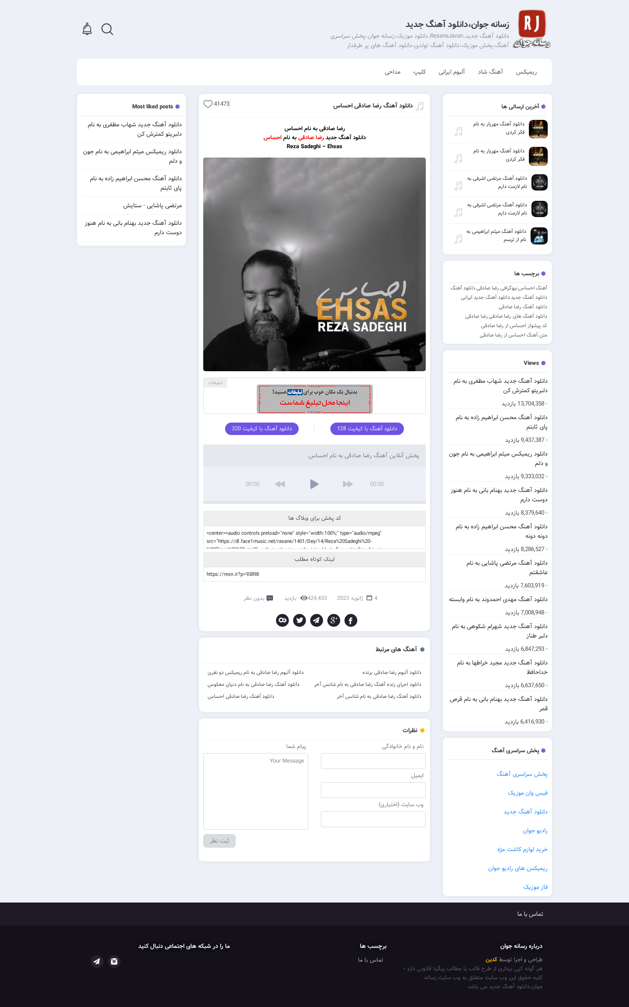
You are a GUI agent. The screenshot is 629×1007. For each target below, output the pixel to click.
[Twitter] (299, 620)
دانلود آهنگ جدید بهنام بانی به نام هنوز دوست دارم (499, 495)
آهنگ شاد (490, 72)
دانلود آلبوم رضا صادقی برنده (391, 672)
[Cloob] (282, 620)
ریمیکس (526, 72)
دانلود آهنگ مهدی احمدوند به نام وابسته (498, 599)
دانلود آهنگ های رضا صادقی (518, 316)
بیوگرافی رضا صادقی (496, 288)
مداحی (393, 72)
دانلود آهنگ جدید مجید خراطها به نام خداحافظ (502, 667)
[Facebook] (350, 620)
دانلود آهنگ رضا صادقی (522, 307)
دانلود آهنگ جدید (529, 297)
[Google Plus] (333, 620)
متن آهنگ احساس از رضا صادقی (513, 335)
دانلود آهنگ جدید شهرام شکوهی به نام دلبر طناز (500, 631)
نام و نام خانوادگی (403, 746)
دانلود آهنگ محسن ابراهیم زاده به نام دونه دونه (502, 531)
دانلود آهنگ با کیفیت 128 (367, 428)
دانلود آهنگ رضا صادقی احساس (373, 105)
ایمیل (417, 775)
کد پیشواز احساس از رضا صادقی (514, 326)
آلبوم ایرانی (452, 72)
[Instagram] (114, 961)
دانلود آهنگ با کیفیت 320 (262, 428)
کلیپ (419, 72)
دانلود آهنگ (463, 288)
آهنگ (541, 288)
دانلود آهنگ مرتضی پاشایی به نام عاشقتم (507, 567)
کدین (491, 959)
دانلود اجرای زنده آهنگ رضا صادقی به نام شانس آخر (367, 684)
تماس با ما (530, 914)
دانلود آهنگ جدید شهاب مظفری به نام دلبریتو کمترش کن (501, 385)
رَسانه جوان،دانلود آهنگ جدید (457, 24)
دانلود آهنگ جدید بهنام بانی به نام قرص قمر (499, 703)
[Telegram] (316, 620)
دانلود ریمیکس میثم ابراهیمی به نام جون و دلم (498, 458)
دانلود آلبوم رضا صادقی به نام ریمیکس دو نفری (256, 672)
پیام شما (296, 746)
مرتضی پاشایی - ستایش (152, 205)
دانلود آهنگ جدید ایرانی (485, 297)
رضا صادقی (476, 316)
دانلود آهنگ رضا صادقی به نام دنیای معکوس (254, 684)
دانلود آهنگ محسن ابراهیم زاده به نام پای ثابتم (502, 422)
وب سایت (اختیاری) (401, 804)
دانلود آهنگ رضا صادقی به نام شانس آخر (379, 696)
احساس (526, 288)
